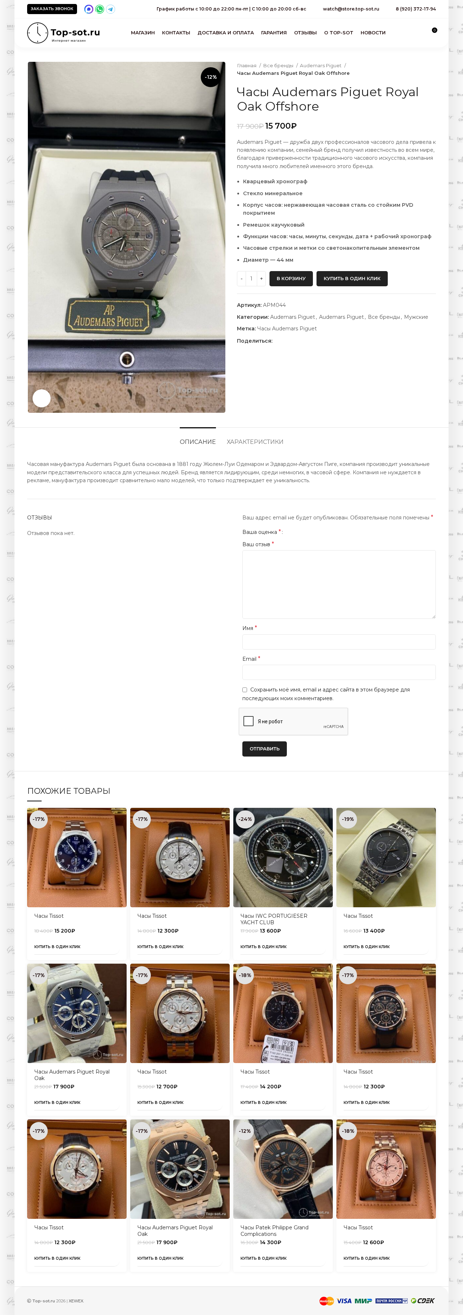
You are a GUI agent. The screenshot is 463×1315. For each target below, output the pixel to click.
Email (251, 658)
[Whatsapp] (99, 9)
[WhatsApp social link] (287, 341)
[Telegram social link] (303, 341)
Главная (247, 65)
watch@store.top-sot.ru (351, 9)
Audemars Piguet (321, 65)
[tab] (198, 438)
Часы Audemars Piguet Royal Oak (72, 1074)
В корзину (291, 278)
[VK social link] (295, 341)
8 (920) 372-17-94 (416, 9)
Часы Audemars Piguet (287, 328)
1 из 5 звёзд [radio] (291, 532)
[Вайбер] (311, 341)
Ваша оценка (261, 532)
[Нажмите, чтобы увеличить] (42, 398)
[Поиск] (419, 33)
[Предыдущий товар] (417, 69)
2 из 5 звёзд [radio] (296, 532)
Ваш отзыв (258, 544)
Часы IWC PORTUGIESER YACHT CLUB (274, 919)
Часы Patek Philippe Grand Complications (275, 1230)
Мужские (416, 317)
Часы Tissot (49, 916)
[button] (121, 819)
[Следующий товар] (432, 69)
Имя (249, 628)
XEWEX (76, 1300)
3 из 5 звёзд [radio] (302, 532)
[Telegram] (110, 9)
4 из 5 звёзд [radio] (307, 532)
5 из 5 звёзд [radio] (312, 532)
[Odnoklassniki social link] (278, 341)
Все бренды (278, 65)
